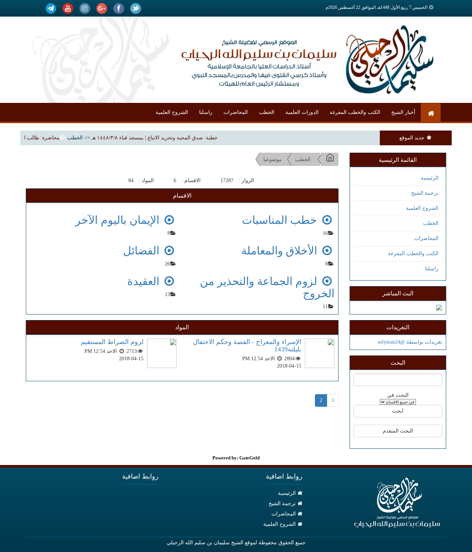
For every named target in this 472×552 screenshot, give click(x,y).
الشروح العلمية (172, 112)
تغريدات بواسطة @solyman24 (410, 342)
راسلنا (205, 112)
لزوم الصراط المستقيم (112, 342)
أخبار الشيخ (403, 112)
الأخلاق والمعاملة (280, 250)
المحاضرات (235, 112)
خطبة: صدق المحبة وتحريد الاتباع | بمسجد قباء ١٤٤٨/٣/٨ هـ (160, 137)
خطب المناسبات (281, 220)
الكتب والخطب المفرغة (355, 112)
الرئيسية (429, 178)
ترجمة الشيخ (424, 193)
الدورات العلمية (302, 112)
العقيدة (144, 281)
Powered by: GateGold (236, 458)
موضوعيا (272, 159)
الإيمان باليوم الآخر (118, 220)
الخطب (266, 112)
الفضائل (142, 250)
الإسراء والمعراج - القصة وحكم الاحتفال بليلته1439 (247, 345)
